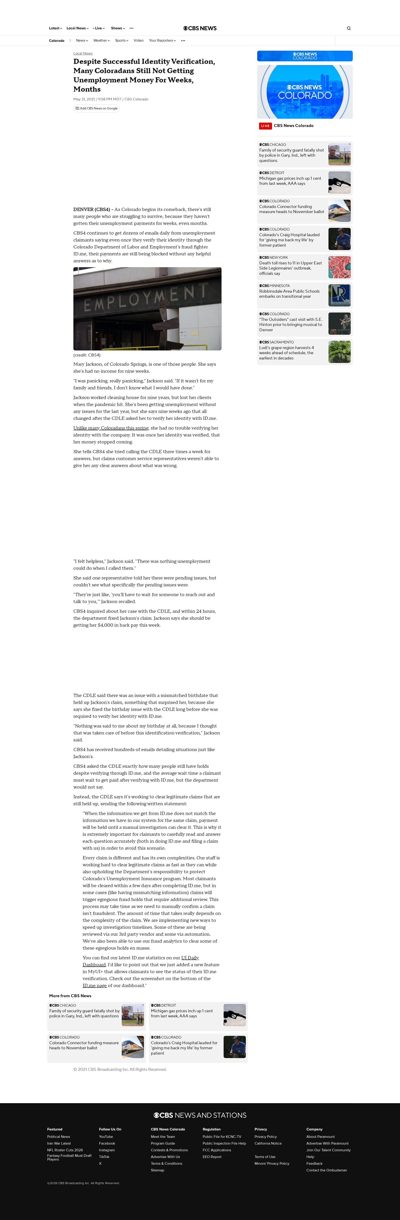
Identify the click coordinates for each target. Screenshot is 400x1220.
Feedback (314, 1163)
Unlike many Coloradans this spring (110, 428)
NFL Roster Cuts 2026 (65, 1150)
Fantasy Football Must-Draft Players (69, 1157)
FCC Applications (217, 1150)
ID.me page (95, 986)
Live (99, 28)
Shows (117, 28)
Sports (120, 40)
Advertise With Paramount (327, 1143)
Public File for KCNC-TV (222, 1137)
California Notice (268, 1143)
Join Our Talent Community (328, 1150)
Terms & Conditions (166, 1163)
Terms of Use (265, 1157)
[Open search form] (349, 28)
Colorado (56, 40)
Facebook (107, 1143)
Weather (101, 40)
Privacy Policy (266, 1137)
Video (139, 40)
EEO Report (212, 1157)
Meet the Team (163, 1137)
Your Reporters (161, 40)
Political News (58, 1137)
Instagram (107, 1150)
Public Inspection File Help (224, 1143)
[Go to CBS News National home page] (200, 28)
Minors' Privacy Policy (272, 1163)
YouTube (106, 1137)
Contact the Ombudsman (326, 1170)
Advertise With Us (165, 1157)
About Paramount (320, 1137)
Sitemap (157, 1170)
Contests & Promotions (169, 1150)
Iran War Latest (59, 1143)
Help (310, 1157)
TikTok (104, 1157)
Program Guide (163, 1143)
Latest (54, 28)
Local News (77, 28)
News (81, 40)
